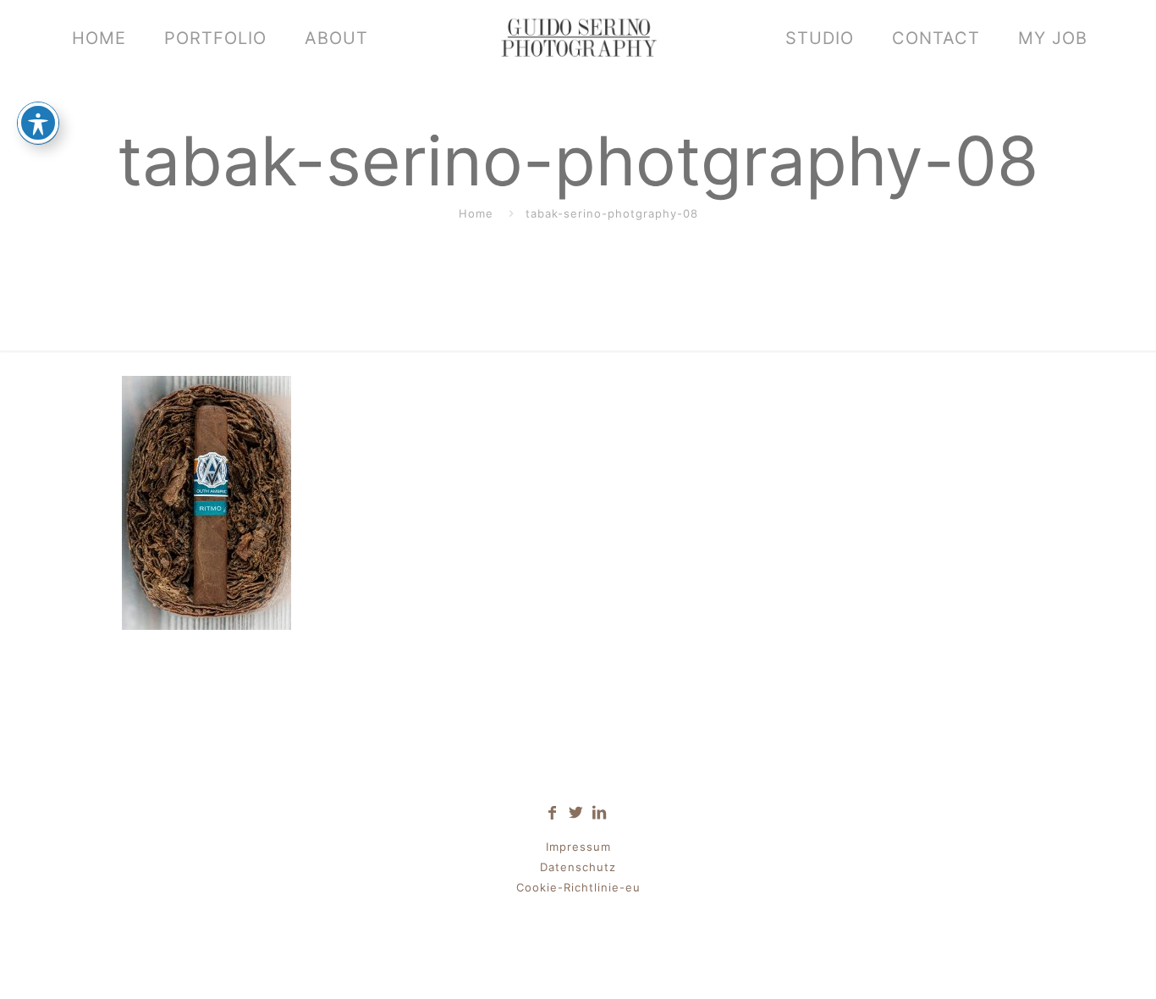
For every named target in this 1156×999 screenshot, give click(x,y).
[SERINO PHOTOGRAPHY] (578, 38)
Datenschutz (578, 867)
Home (476, 213)
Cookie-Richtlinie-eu (578, 887)
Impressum (578, 846)
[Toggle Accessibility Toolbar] (38, 122)
